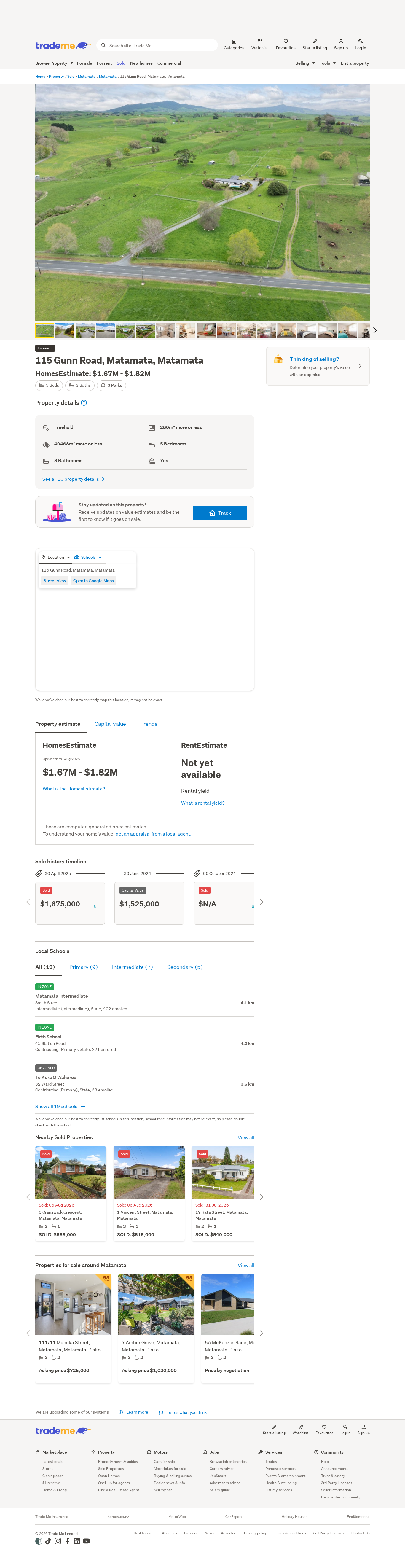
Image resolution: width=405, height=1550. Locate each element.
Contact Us (360, 1532)
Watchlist (300, 1432)
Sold (121, 63)
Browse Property (51, 63)
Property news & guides (118, 1461)
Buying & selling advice (173, 1475)
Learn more (137, 1412)
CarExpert (233, 1517)
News (209, 1532)
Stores (47, 1468)
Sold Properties (111, 1468)
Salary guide (220, 1489)
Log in (360, 47)
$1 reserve (51, 1482)
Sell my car (163, 1489)
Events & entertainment (285, 1475)
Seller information (336, 1489)
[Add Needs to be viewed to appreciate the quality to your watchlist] (186, 1282)
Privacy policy (255, 1532)
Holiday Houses (294, 1517)
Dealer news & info (169, 1482)
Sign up (341, 47)
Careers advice (222, 1468)
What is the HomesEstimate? (74, 788)
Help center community (340, 1497)
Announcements (334, 1468)
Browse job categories (228, 1461)
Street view (55, 580)
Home (40, 76)
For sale (84, 63)
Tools (325, 63)
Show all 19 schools (56, 1106)
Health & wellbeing (281, 1482)
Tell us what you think (186, 1412)
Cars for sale (164, 1461)
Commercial (169, 63)
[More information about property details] (83, 402)
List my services (278, 1489)
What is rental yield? (203, 803)
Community (332, 1452)
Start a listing (274, 1432)
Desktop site (144, 1532)
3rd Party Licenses (336, 1482)
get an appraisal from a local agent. (154, 833)
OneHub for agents (114, 1482)
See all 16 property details (70, 479)
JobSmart (218, 1475)
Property (57, 76)
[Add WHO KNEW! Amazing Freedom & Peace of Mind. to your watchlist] (103, 1282)
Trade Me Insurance (51, 1517)
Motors (161, 1452)
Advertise (229, 1532)
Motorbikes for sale (170, 1468)
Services (273, 1452)
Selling (303, 63)
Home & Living (54, 1489)
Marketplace (54, 1452)
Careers (190, 1532)
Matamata (87, 76)
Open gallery (205, 311)
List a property (355, 63)
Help (325, 1461)
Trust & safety (333, 1475)
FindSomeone (358, 1517)
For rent (104, 63)
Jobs (214, 1452)
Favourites (324, 1432)
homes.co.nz (118, 1517)
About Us (169, 1532)
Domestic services (280, 1468)
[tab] (55, 557)
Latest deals (52, 1461)
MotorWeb (177, 1517)
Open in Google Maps (93, 580)
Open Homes (109, 1475)
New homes (141, 63)
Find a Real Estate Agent (118, 1489)
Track (224, 513)
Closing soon (52, 1475)
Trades (271, 1461)
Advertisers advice (225, 1482)
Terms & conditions (290, 1532)
